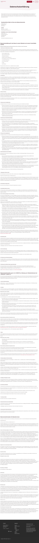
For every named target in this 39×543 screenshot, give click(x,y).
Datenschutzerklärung (17, 533)
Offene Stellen (29, 1)
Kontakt (15, 531)
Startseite (16, 525)
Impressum (16, 532)
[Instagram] (33, 1)
